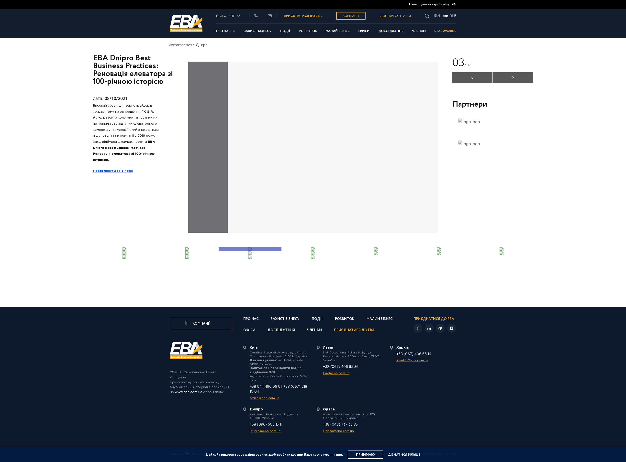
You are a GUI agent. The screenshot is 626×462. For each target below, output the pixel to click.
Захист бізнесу (257, 31)
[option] (313, 147)
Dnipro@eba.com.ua (265, 431)
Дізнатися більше (404, 454)
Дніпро (202, 45)
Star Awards (445, 31)
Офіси (363, 31)
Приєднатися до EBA (354, 331)
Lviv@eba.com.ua (336, 373)
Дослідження (390, 31)
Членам (419, 31)
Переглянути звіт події (113, 171)
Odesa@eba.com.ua (338, 431)
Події (285, 31)
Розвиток (308, 31)
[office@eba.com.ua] (270, 16)
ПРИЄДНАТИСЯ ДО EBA (303, 16)
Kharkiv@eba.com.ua (412, 360)
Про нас (223, 31)
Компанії (351, 16)
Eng (437, 15)
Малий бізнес (337, 31)
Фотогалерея (180, 45)
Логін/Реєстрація (395, 16)
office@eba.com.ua (264, 398)
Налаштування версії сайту (430, 4)
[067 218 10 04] (256, 16)
